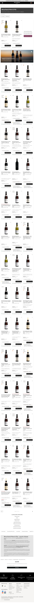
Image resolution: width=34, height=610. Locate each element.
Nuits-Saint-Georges (28, 80)
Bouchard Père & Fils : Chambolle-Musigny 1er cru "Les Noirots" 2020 (27, 269)
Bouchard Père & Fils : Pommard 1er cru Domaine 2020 (16, 206)
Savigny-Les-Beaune (28, 207)
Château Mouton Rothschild (17, 523)
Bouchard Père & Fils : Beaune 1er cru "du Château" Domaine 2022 (6, 35)
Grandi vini (6, 559)
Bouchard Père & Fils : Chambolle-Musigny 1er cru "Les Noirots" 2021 (16, 332)
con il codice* (15, 0)
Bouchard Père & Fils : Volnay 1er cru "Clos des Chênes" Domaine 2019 (16, 428)
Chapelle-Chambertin (17, 397)
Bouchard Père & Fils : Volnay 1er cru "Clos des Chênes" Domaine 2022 (16, 79)
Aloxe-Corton (16, 493)
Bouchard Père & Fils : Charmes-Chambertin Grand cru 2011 (27, 428)
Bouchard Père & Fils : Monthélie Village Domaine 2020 (5, 79)
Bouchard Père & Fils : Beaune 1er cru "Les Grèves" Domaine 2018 (6, 173)
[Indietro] (2, 511)
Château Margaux (17, 516)
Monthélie (5, 81)
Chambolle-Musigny (28, 174)
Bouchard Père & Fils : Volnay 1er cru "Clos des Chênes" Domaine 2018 (27, 142)
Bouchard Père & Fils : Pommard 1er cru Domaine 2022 (5, 237)
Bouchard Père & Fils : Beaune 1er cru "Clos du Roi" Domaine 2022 (16, 301)
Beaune (5, 174)
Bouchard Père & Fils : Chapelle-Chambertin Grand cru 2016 (27, 460)
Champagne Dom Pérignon (17, 526)
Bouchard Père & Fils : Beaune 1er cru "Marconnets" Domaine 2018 (17, 460)
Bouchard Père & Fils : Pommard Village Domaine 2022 (16, 173)
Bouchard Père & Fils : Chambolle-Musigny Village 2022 (27, 173)
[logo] (17, 3)
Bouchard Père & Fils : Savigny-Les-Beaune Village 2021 (27, 206)
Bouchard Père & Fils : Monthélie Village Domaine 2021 (16, 142)
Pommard (16, 174)
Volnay (16, 81)
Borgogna (2, 81)
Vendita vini (2, 559)
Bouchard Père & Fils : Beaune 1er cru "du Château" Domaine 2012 (6, 110)
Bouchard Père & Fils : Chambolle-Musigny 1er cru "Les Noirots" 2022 (5, 332)
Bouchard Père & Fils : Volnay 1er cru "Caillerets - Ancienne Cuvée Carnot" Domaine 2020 (27, 301)
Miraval (17, 517)
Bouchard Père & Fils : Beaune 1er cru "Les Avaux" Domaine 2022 (27, 493)
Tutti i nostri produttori (4, 596)
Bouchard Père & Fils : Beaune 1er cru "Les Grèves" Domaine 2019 (16, 110)
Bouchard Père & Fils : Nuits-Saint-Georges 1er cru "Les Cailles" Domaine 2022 (27, 237)
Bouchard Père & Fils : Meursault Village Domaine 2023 (5, 269)
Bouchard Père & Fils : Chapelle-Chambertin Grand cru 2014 (27, 395)
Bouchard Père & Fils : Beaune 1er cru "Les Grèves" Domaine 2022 (6, 301)
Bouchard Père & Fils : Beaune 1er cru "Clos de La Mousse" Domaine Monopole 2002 (6, 493)
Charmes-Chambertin (28, 430)
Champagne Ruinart (17, 525)
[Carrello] (33, 2)
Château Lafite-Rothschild (17, 522)
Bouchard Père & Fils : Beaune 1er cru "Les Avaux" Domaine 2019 (6, 206)
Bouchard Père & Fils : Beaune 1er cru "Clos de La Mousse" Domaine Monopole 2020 (6, 395)
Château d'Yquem (17, 520)
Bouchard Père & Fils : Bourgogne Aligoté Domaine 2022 (16, 237)
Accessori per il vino (11, 588)
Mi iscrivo (17, 567)
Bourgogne (16, 238)
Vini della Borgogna (15, 559)
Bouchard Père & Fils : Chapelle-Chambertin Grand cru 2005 (16, 395)
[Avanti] (32, 511)
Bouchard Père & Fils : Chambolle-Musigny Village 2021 (5, 460)
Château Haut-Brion (17, 519)
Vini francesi (10, 559)
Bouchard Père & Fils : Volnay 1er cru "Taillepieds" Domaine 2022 (27, 332)
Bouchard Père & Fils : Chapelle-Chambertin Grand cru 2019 (5, 364)
